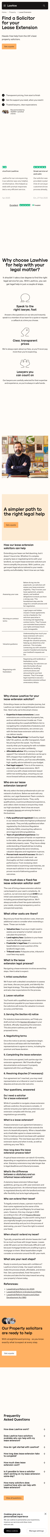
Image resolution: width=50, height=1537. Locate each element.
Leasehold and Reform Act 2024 (20, 1289)
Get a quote (9, 46)
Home (4, 12)
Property (12, 12)
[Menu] (4, 5)
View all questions (13, 1498)
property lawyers (14, 810)
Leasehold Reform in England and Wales (24, 1292)
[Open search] (44, 5)
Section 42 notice (28, 1022)
